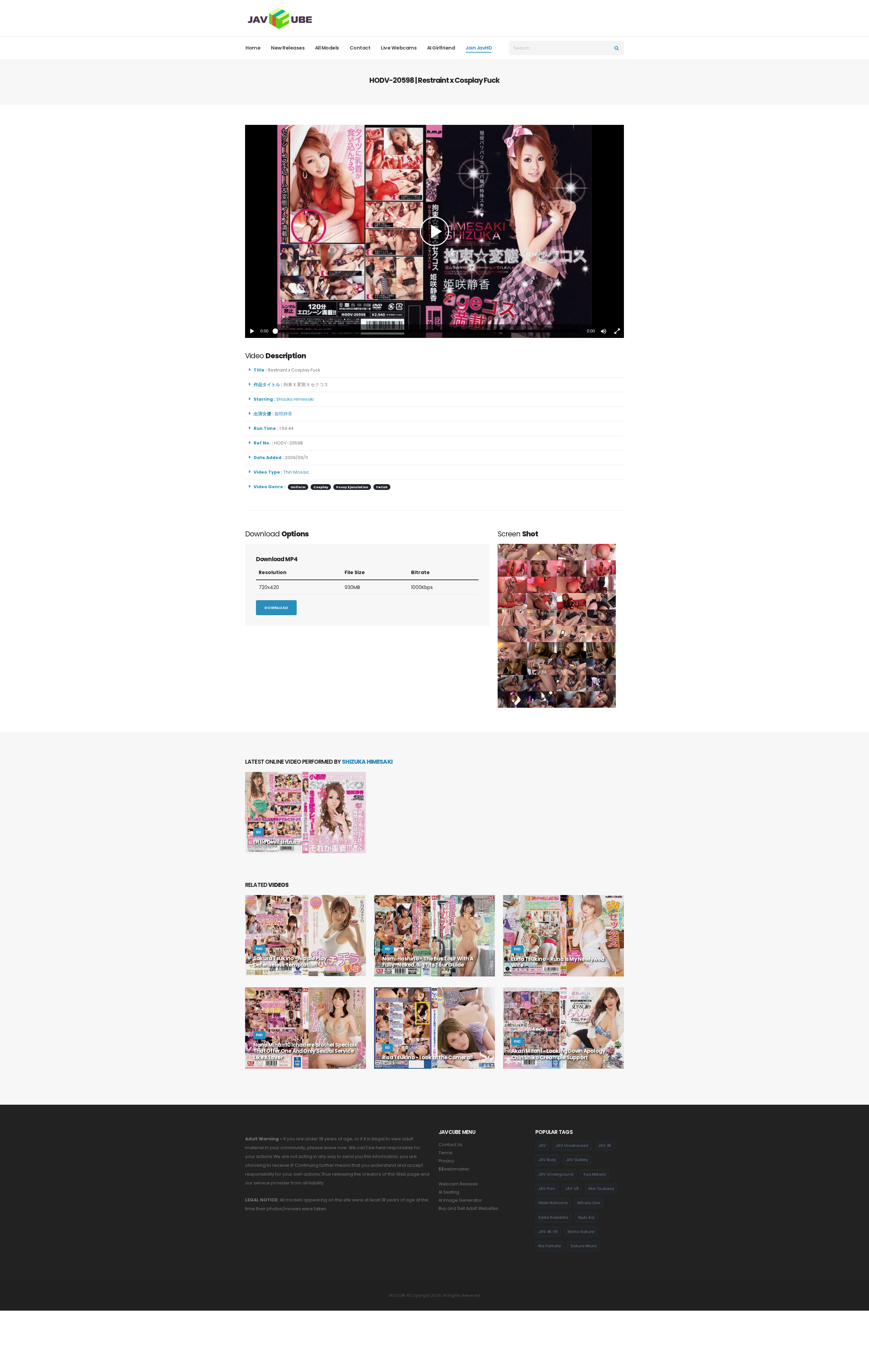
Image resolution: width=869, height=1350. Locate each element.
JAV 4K (604, 1145)
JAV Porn (546, 1188)
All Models (327, 47)
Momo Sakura (581, 1231)
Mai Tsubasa (601, 1188)
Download (276, 607)
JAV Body (547, 1159)
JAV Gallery (577, 1159)
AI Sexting (449, 1192)
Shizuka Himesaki (296, 399)
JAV (542, 1145)
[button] (603, 331)
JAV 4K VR (548, 1231)
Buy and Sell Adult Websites (468, 1208)
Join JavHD (478, 47)
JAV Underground (555, 1174)
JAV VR (572, 1188)
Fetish (382, 487)
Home (252, 47)
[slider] (427, 331)
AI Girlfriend (441, 47)
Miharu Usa (588, 1202)
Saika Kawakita (553, 1217)
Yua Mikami (594, 1174)
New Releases (287, 47)
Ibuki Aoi (586, 1217)
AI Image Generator (460, 1200)
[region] (434, 231)
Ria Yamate (549, 1246)
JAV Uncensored (572, 1145)
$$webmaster (454, 1169)
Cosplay (320, 487)
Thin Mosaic (296, 472)
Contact (360, 47)
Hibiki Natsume (553, 1202)
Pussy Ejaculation (352, 487)
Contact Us (450, 1144)
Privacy (446, 1161)
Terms (445, 1153)
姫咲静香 (284, 414)
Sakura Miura (584, 1246)
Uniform (298, 487)
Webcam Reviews (458, 1184)
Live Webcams (399, 47)
